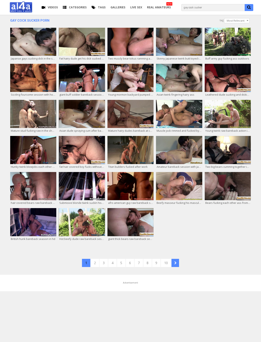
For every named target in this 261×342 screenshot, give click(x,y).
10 (166, 263)
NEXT (175, 263)
